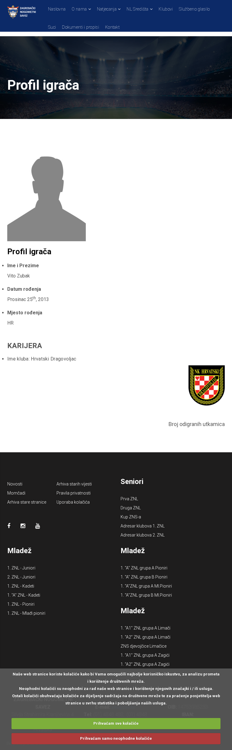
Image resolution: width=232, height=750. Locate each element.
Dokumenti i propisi (80, 27)
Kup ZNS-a (131, 516)
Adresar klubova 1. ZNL (143, 526)
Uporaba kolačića (73, 502)
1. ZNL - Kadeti (20, 586)
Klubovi (166, 9)
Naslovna (57, 9)
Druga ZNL (131, 507)
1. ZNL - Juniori (21, 568)
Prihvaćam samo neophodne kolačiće (116, 738)
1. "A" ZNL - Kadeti (23, 595)
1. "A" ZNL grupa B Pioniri (144, 577)
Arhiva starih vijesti (74, 484)
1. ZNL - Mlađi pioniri (26, 613)
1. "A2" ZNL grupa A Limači (145, 637)
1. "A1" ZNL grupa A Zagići (145, 655)
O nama (79, 9)
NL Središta (137, 9)
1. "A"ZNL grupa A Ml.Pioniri (146, 586)
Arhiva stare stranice (26, 502)
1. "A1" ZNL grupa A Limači (145, 628)
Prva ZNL (129, 498)
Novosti (14, 484)
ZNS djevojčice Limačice (143, 646)
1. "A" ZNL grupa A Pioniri (144, 568)
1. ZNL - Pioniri (20, 604)
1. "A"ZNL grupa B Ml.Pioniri (146, 595)
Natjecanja (107, 9)
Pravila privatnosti (73, 493)
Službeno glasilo (194, 9)
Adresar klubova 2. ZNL (143, 535)
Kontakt (112, 27)
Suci (52, 27)
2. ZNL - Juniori (21, 577)
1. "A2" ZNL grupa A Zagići (145, 664)
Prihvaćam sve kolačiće (116, 723)
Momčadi (16, 493)
